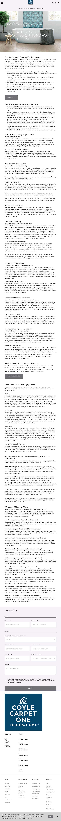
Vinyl (6, 581)
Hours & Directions (7, 746)
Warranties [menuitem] (35, 796)
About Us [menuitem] (48, 783)
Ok (50, 816)
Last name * (34, 620)
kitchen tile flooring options (13, 406)
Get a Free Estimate (14, 376)
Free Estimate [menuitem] (8, 800)
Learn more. (30, 818)
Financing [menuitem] (7, 802)
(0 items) (58, 2)
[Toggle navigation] (2, 3)
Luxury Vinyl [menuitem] (8, 786)
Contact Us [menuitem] (49, 801)
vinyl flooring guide (41, 500)
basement (10, 302)
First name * (8, 620)
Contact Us (11, 97)
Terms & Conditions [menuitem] (49, 805)
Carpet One (8, 23)
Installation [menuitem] (35, 798)
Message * (7, 664)
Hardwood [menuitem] (7, 789)
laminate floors (44, 226)
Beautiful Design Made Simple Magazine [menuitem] (22, 793)
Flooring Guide (17, 23)
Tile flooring (8, 168)
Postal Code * (8, 654)
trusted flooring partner (20, 367)
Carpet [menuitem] (6, 791)
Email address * (35, 644)
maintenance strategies (47, 353)
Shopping (26, 23)
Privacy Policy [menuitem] (50, 808)
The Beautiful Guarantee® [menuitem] (36, 792)
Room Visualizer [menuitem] (22, 783)
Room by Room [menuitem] (50, 792)
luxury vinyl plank (15, 412)
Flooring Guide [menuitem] (36, 789)
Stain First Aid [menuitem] (36, 786)
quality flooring (36, 342)
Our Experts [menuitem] (49, 794)
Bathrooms (34, 489)
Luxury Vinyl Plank (10, 139)
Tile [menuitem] (6, 797)
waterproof (37, 106)
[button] (52, 3)
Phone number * (9, 644)
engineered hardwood (18, 269)
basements (32, 428)
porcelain (19, 468)
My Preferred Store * (36, 654)
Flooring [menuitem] (7, 783)
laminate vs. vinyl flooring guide (16, 500)
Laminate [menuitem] (7, 794)
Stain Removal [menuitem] (36, 783)
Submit (30, 688)
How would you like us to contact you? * (15, 635)
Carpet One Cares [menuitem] (49, 798)
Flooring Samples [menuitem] (20, 787)
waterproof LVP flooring (21, 516)
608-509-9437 (40, 8)
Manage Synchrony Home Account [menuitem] (50, 788)
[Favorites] (55, 3)
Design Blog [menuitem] (21, 798)
